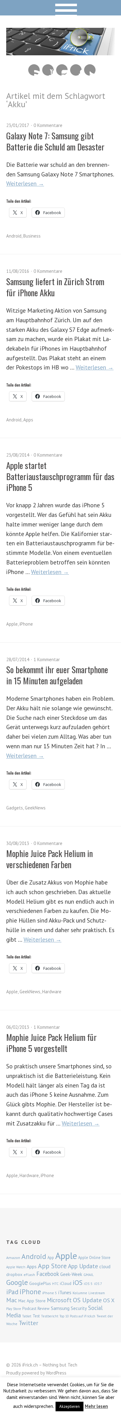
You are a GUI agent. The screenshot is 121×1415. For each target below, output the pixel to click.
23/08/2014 (17, 455)
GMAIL (88, 1274)
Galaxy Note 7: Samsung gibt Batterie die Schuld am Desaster (55, 141)
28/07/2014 (17, 659)
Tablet (26, 1316)
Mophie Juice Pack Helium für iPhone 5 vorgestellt (51, 1042)
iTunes (64, 1292)
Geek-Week (71, 1274)
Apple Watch (15, 1267)
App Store (52, 1265)
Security (79, 1308)
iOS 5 (88, 1283)
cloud (104, 1266)
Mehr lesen (96, 1406)
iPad (12, 1291)
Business (32, 236)
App (50, 1257)
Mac (11, 1300)
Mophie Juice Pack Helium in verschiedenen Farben (49, 858)
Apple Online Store (94, 1257)
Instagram (62, 70)
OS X (108, 1300)
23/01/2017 (17, 125)
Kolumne (80, 1292)
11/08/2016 (17, 271)
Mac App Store (32, 1300)
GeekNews (35, 808)
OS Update (87, 1300)
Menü (60, 7)
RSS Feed (34, 70)
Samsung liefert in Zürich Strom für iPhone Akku (55, 286)
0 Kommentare (48, 125)
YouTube (48, 70)
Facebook (76, 70)
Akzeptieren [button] (69, 1406)
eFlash (29, 1274)
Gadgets (14, 808)
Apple (12, 624)
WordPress (56, 1373)
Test (36, 1315)
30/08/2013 (17, 843)
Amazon (13, 1257)
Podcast (29, 1308)
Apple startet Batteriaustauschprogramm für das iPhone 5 (60, 476)
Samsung (60, 1308)
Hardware (51, 992)
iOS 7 (98, 1284)
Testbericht (49, 1316)
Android (13, 236)
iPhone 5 (49, 1292)
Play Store (13, 1309)
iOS (78, 1282)
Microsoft (59, 1300)
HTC (55, 1284)
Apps (28, 420)
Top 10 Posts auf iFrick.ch (77, 1316)
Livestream (96, 1293)
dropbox (14, 1274)
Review (44, 1308)
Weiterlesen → (25, 183)
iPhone (26, 624)
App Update (83, 1266)
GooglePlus (40, 1283)
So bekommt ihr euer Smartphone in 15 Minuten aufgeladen (57, 674)
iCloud (65, 1283)
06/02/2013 (17, 1027)
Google (17, 1282)
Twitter (90, 70)
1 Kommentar (47, 659)
